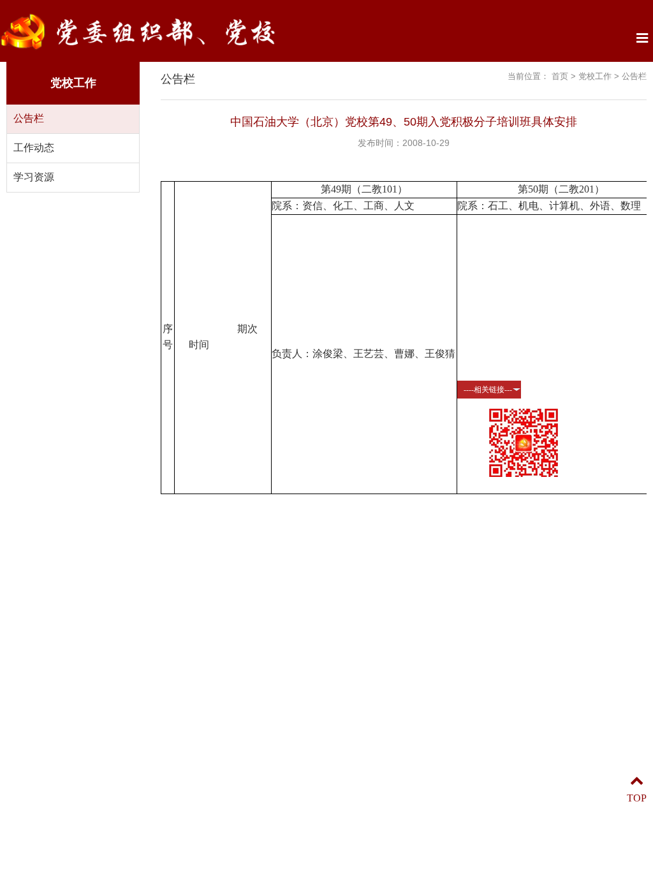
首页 (560, 76)
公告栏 (28, 118)
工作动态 (33, 147)
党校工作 (595, 76)
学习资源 (33, 177)
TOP (637, 798)
